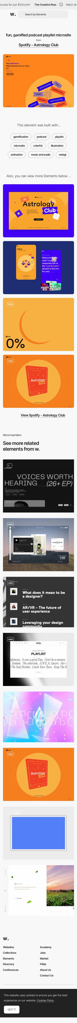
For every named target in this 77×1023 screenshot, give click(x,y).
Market (44, 958)
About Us (45, 969)
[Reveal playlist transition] (38, 381)
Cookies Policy (45, 1000)
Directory (8, 964)
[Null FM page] (38, 544)
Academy (46, 947)
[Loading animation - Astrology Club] (38, 324)
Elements (8, 958)
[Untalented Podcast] (38, 486)
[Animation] (38, 833)
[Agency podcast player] (38, 602)
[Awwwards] (13, 14)
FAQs (43, 964)
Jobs (43, 952)
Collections (9, 952)
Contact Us (46, 975)
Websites (8, 947)
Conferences (11, 969)
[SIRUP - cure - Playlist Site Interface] (38, 717)
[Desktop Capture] (38, 210)
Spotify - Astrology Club (38, 45)
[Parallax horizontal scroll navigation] (38, 890)
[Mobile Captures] (38, 267)
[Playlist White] (38, 659)
